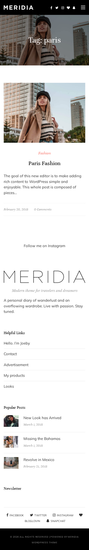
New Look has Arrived (42, 417)
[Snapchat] (73, 7)
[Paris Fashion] (44, 112)
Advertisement (16, 364)
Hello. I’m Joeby (17, 343)
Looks (9, 386)
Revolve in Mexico (38, 459)
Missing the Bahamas (41, 438)
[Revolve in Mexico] (11, 462)
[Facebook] (51, 7)
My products (14, 375)
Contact (10, 353)
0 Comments (42, 209)
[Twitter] (56, 7)
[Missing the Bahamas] (11, 441)
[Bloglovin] (68, 7)
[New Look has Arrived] (11, 420)
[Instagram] (62, 7)
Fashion (44, 153)
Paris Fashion (44, 163)
